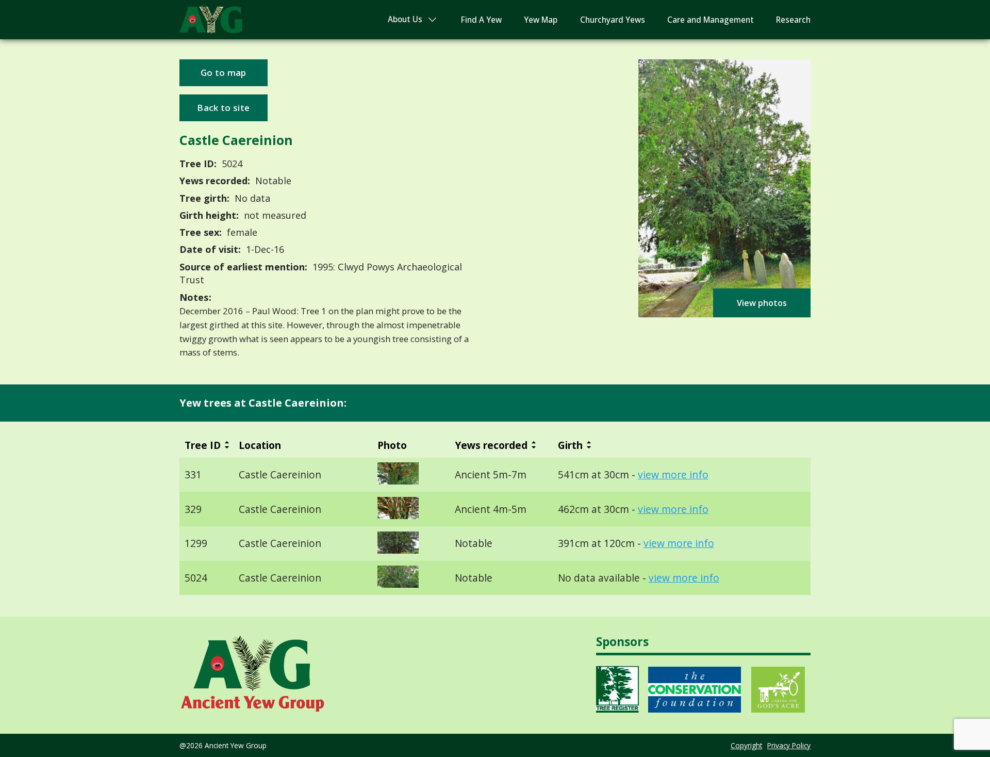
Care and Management (710, 19)
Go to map (223, 72)
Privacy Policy (789, 745)
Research (793, 19)
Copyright (746, 745)
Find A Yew (481, 19)
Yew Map (540, 19)
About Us (405, 19)
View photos (762, 303)
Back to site (223, 108)
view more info (673, 474)
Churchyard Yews (612, 19)
